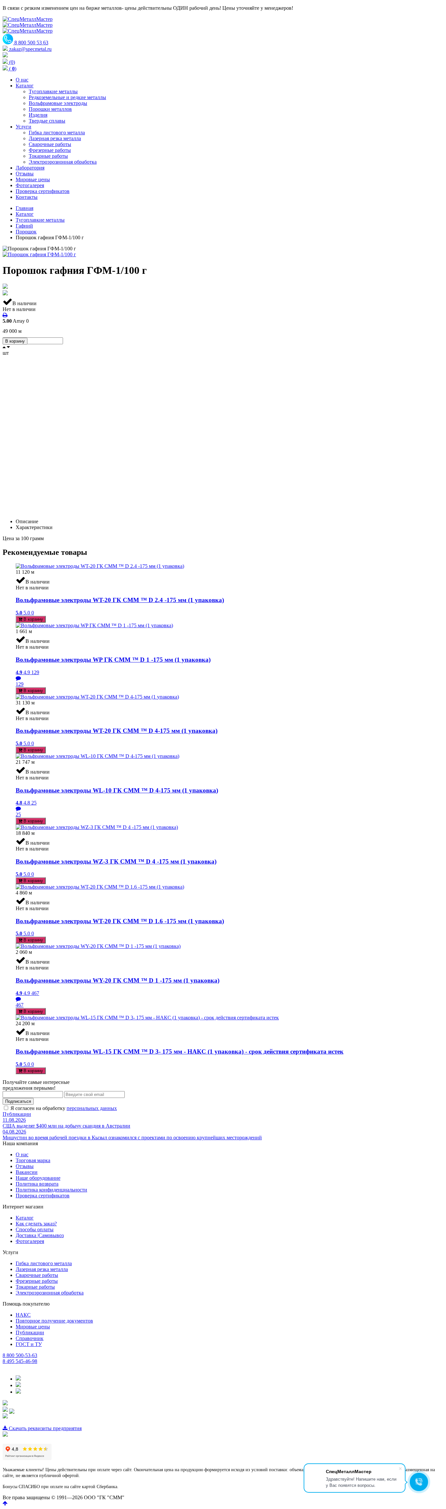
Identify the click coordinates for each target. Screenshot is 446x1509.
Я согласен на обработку (63, 1108)
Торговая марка (33, 1160)
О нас (22, 1154)
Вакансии (27, 1172)
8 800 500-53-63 (20, 1355)
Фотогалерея (30, 1241)
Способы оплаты (35, 1229)
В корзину (15, 341)
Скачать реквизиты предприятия (45, 1428)
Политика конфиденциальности (51, 1189)
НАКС (23, 1315)
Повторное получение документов (54, 1321)
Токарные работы (35, 1287)
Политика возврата (37, 1184)
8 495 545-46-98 (20, 1361)
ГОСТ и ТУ (29, 1344)
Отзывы (25, 1166)
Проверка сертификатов (43, 1195)
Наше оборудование (38, 1178)
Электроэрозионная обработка (50, 1292)
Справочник (29, 1338)
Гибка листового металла (44, 1263)
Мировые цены (33, 1326)
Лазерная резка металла (42, 1269)
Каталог (25, 1218)
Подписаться (18, 1101)
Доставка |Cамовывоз (40, 1235)
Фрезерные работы (37, 1281)
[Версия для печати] (5, 315)
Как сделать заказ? (36, 1223)
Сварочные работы (37, 1275)
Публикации (17, 1114)
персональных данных (92, 1108)
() (12, 68)
